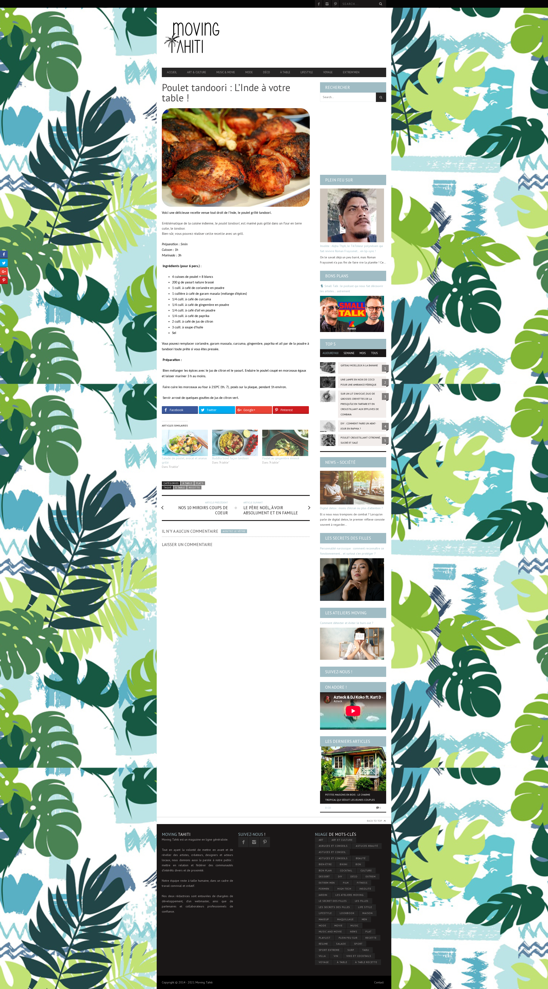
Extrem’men (351, 72)
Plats (199, 483)
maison (367, 913)
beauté (361, 858)
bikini (343, 864)
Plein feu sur (339, 180)
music (354, 925)
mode (322, 925)
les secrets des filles (334, 907)
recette (194, 487)
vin (336, 956)
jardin (323, 894)
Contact (379, 982)
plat (368, 931)
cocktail (346, 870)
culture (366, 870)
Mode (249, 72)
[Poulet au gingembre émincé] (285, 443)
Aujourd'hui (330, 353)
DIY (340, 876)
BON (358, 864)
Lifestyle (307, 72)
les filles (362, 900)
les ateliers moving (349, 894)
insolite (365, 888)
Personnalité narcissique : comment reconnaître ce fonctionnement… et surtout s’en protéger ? (352, 550)
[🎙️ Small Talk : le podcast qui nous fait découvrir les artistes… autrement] (352, 314)
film (346, 882)
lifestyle (325, 913)
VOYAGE (324, 962)
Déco (266, 72)
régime (323, 943)
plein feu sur (348, 937)
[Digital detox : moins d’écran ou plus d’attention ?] (352, 487)
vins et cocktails (358, 956)
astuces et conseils (333, 858)
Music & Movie (225, 72)
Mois (363, 353)
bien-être (325, 864)
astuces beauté (367, 845)
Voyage (328, 72)
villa (322, 956)
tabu (365, 950)
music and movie (330, 931)
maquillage (345, 919)
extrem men (327, 882)
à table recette (366, 962)
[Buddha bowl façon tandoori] (235, 443)
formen (324, 888)
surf (350, 950)
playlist (325, 937)
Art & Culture (196, 72)
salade (341, 943)
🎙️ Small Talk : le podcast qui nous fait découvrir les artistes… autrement (351, 288)
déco (353, 876)
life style (365, 907)
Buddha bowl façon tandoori (230, 458)
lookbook (347, 913)
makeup (324, 919)
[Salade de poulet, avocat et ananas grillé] (185, 443)
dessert (324, 876)
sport (358, 943)
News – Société (340, 462)
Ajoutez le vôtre (234, 531)
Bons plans (336, 275)
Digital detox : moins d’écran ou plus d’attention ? (351, 508)
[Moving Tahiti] (195, 38)
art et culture (342, 839)
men (364, 919)
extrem (371, 876)
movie (338, 925)
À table (285, 72)
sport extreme (329, 950)
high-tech (344, 888)
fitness (362, 882)
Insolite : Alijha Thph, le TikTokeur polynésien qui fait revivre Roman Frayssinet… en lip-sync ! (351, 248)
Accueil (172, 72)
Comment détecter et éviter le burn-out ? (346, 623)
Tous (374, 353)
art (321, 839)
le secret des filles (333, 900)
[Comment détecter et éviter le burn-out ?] (352, 644)
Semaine (349, 353)
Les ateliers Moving (345, 612)
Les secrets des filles (348, 538)
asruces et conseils (333, 845)
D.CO (328, 807)
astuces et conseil (332, 852)
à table (180, 487)
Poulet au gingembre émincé (280, 458)
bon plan (325, 870)
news (353, 931)
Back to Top (374, 820)
